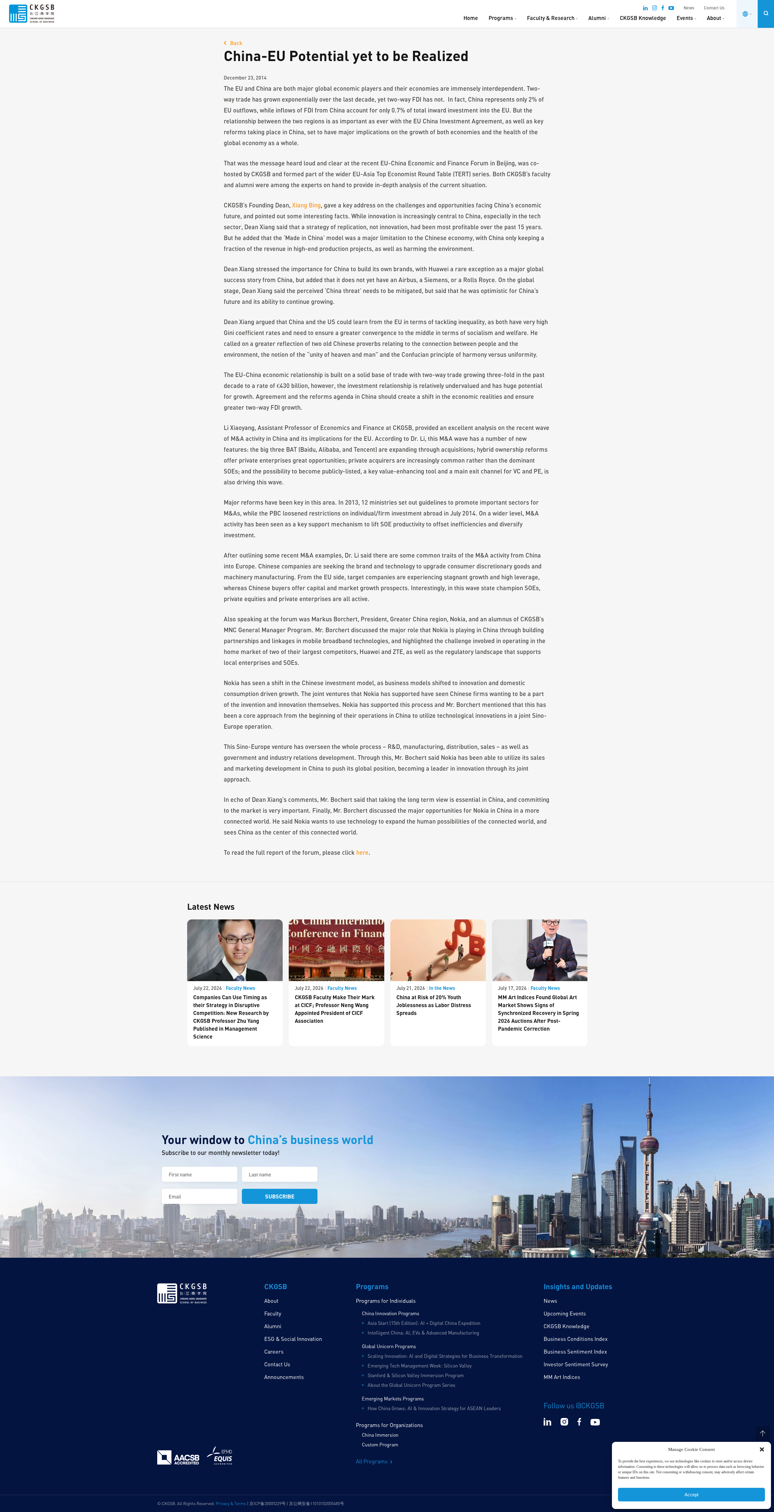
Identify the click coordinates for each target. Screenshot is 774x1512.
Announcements (284, 1377)
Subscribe (279, 1196)
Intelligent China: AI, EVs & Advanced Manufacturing (423, 1333)
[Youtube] (671, 9)
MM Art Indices (562, 1377)
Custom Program (380, 1445)
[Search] (766, 13)
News (689, 7)
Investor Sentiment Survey (576, 1364)
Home (470, 18)
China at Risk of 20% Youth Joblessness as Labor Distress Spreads (433, 1004)
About (714, 18)
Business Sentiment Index (575, 1351)
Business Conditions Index (576, 1338)
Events (685, 18)
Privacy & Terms (231, 1503)
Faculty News (240, 988)
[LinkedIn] (645, 9)
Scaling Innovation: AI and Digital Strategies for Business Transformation (445, 1356)
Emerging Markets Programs (393, 1399)
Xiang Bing (306, 205)
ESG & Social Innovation (293, 1338)
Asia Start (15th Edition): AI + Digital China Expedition (424, 1323)
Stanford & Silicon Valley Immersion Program (416, 1375)
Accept (691, 1494)
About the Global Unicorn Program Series (411, 1385)
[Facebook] (663, 9)
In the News (442, 988)
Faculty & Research (550, 18)
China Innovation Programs (390, 1313)
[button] (762, 1449)
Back (235, 43)
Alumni (597, 18)
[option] (235, 982)
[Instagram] (654, 9)
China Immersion (380, 1435)
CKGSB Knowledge (643, 18)
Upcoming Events (565, 1313)
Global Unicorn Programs (389, 1346)
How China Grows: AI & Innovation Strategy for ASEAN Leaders (434, 1408)
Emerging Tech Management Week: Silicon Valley (420, 1366)
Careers (274, 1351)
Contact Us (714, 7)
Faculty (272, 1313)
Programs (501, 18)
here (362, 852)
